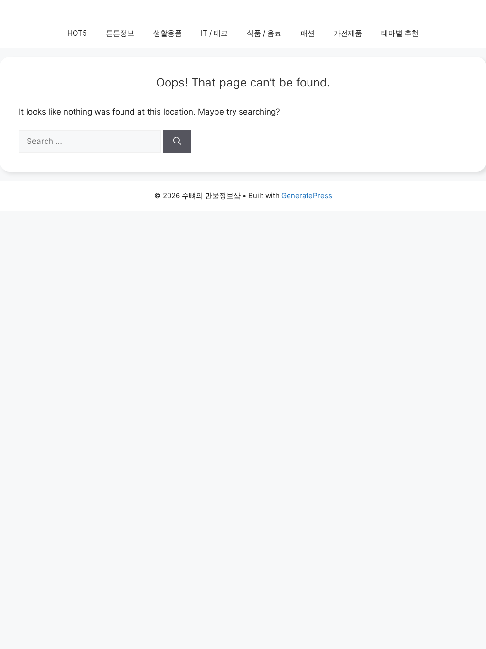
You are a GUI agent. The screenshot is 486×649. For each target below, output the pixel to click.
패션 (307, 33)
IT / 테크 (214, 33)
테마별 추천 (400, 33)
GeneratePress (306, 195)
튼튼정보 (120, 33)
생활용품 (167, 33)
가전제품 (348, 33)
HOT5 (77, 33)
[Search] (177, 141)
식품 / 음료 (264, 33)
